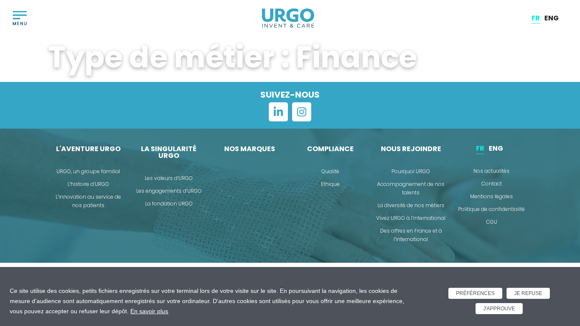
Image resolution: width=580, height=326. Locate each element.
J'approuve (499, 309)
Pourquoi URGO (410, 171)
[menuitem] (536, 18)
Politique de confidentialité (491, 209)
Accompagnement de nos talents (411, 188)
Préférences (475, 293)
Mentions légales (491, 196)
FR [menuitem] (536, 17)
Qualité (330, 171)
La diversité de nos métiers (411, 205)
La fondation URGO (169, 203)
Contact (491, 183)
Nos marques (249, 149)
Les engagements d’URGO (169, 190)
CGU (491, 221)
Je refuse (528, 293)
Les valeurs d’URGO (169, 178)
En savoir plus (149, 311)
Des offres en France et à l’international (411, 235)
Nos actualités (491, 170)
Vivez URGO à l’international (410, 218)
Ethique (330, 184)
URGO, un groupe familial (88, 171)
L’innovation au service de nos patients (88, 201)
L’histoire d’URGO (88, 184)
